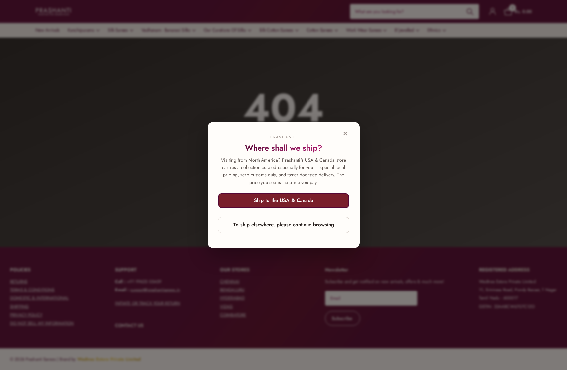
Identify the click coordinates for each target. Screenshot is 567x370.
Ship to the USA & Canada (283, 200)
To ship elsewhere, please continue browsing (283, 224)
